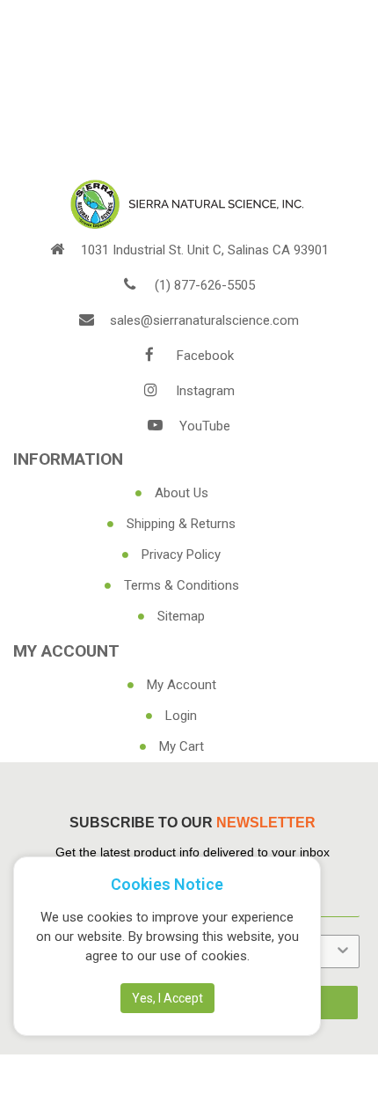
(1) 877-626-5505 (205, 285)
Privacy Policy (181, 554)
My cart (181, 746)
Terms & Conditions (181, 585)
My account (181, 685)
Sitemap (181, 616)
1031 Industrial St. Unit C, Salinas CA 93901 (205, 250)
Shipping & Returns (181, 524)
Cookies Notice (167, 884)
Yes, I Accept (167, 998)
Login (181, 716)
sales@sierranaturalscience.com (204, 320)
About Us (181, 493)
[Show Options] (343, 951)
